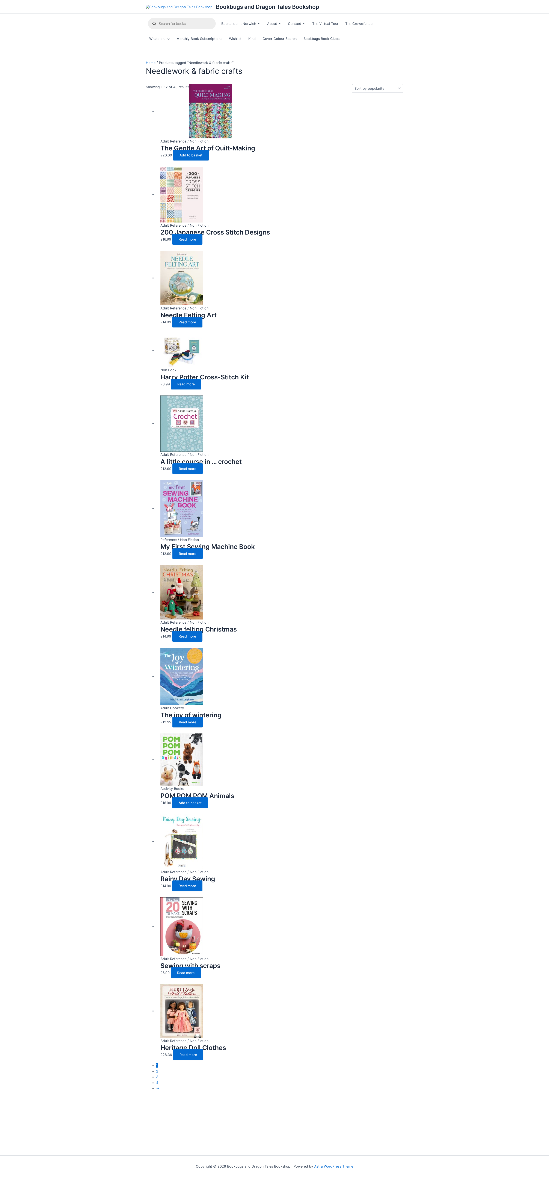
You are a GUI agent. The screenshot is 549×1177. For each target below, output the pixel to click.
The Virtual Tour (325, 23)
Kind (252, 38)
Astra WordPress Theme (333, 1166)
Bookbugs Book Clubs (321, 38)
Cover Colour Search (279, 38)
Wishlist (235, 38)
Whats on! (157, 38)
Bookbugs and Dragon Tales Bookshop (267, 6)
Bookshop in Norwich (238, 23)
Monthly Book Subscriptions (199, 38)
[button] (258, 24)
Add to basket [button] (190, 155)
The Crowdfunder (359, 23)
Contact (294, 23)
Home (150, 63)
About (272, 23)
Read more (187, 239)
